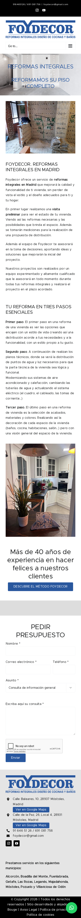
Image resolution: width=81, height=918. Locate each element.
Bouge (12, 909)
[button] (71, 907)
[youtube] (17, 843)
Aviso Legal (28, 909)
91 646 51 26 (22, 830)
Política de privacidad (56, 909)
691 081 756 (34, 4)
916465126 (19, 4)
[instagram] (9, 843)
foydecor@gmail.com (56, 4)
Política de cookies (40, 914)
